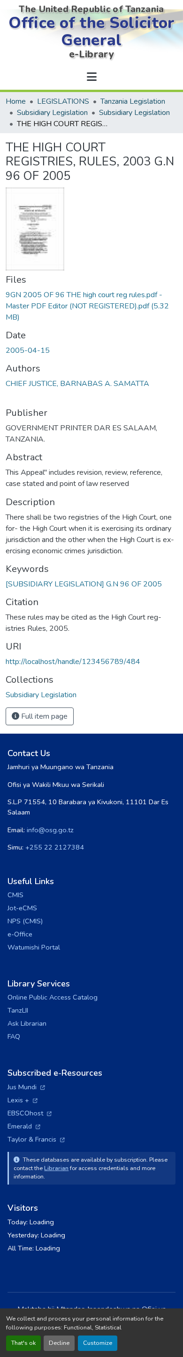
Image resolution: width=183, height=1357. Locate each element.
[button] (41, 695)
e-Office (20, 934)
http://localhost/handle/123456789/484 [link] (73, 662)
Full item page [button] (43, 716)
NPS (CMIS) (25, 921)
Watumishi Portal (34, 947)
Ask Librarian (27, 1023)
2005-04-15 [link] (28, 350)
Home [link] (16, 101)
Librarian (56, 1168)
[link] (91, 306)
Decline (59, 1343)
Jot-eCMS (22, 908)
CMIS (15, 895)
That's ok (23, 1343)
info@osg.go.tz (50, 830)
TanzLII (18, 1010)
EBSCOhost (30, 1113)
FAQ (14, 1036)
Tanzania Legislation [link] (132, 101)
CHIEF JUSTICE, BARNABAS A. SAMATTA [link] (77, 384)
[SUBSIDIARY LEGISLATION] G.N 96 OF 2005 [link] (84, 584)
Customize (97, 1343)
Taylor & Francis (36, 1139)
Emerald (24, 1126)
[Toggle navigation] (91, 77)
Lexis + (23, 1100)
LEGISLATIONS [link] (63, 101)
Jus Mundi (26, 1087)
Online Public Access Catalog (53, 997)
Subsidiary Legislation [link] (52, 112)
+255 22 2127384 (54, 847)
